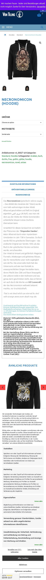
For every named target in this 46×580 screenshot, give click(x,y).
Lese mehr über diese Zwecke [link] (35, 551)
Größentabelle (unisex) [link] (22, 189)
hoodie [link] (28, 159)
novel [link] (17, 162)
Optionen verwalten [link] (23, 571)
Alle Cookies (23, 558)
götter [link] (21, 159)
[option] (12, 89)
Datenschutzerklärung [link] (25, 577)
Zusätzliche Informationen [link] (23, 184)
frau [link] (10, 159)
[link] (12, 13)
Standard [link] (20, 35)
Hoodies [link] (11, 35)
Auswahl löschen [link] (6, 141)
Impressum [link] (37, 577)
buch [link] (40, 156)
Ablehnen (23, 565)
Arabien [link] (34, 156)
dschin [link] (4, 159)
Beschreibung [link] (23, 178)
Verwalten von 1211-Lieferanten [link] (14, 551)
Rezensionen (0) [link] (23, 195)
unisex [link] (23, 162)
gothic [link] (15, 159)
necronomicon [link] (8, 162)
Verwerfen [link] (41, 7)
